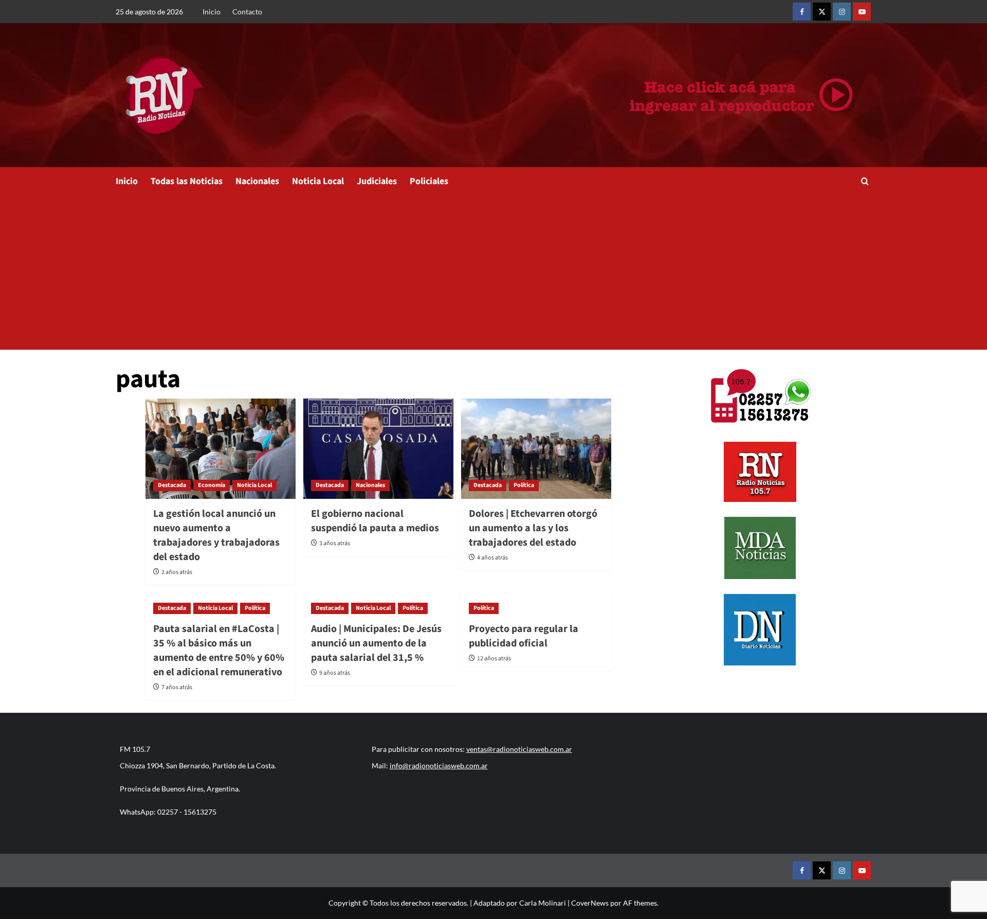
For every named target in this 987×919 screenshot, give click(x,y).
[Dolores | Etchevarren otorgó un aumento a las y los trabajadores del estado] (536, 449)
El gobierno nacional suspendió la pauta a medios (375, 521)
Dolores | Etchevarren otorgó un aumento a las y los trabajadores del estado (533, 528)
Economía (211, 485)
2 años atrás (176, 572)
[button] (864, 181)
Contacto (247, 11)
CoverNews (590, 902)
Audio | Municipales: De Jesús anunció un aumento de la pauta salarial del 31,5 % (376, 643)
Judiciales (377, 181)
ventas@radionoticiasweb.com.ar (519, 749)
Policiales (429, 181)
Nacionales (257, 181)
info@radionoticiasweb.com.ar (439, 765)
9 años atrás (334, 673)
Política (524, 485)
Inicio (212, 11)
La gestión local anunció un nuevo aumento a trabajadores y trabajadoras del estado (216, 535)
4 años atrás (492, 557)
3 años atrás (334, 543)
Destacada (172, 485)
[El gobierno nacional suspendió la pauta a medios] (378, 449)
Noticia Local (318, 181)
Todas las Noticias (187, 181)
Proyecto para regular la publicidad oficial (523, 636)
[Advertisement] (493, 273)
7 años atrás (176, 687)
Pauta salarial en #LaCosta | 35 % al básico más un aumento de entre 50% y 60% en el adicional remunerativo (218, 650)
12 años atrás (494, 658)
